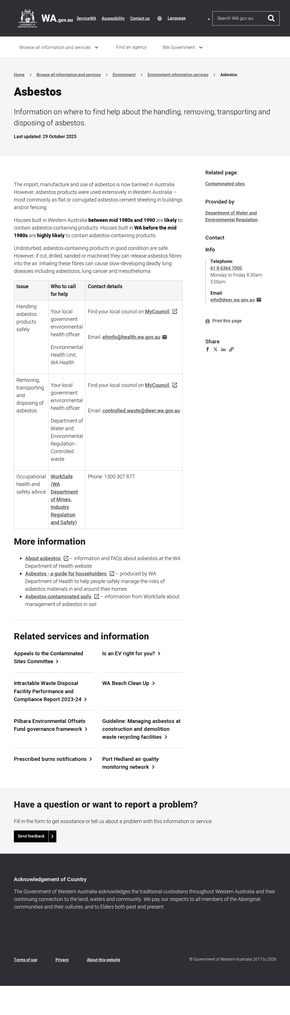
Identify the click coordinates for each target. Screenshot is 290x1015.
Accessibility (113, 19)
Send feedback (31, 836)
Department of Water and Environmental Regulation (231, 216)
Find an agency (131, 47)
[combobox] (190, 18)
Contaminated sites (225, 184)
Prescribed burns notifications (50, 759)
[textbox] (190, 18)
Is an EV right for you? (128, 654)
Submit (271, 18)
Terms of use (25, 960)
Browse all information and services (55, 47)
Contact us (140, 19)
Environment (124, 75)
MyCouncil (157, 312)
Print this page (226, 321)
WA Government (179, 47)
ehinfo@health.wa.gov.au (131, 337)
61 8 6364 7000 (226, 268)
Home (19, 75)
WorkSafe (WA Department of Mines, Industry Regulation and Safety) (64, 499)
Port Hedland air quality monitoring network (130, 763)
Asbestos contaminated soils (58, 597)
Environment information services (178, 75)
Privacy (62, 960)
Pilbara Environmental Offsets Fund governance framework (50, 725)
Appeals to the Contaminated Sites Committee (48, 657)
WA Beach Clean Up (125, 683)
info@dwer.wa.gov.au (232, 300)
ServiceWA (86, 19)
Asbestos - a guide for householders (65, 574)
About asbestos (43, 558)
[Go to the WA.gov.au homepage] (45, 18)
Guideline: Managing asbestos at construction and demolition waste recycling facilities (141, 729)
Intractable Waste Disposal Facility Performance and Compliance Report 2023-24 (48, 691)
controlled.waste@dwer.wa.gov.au (141, 411)
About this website (103, 960)
